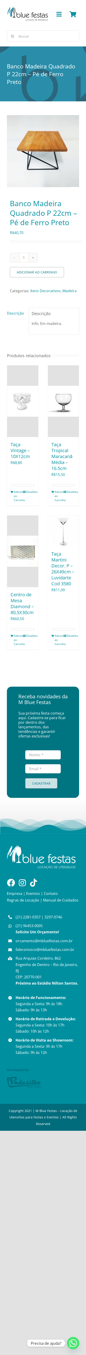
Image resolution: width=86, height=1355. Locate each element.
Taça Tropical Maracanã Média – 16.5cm (61, 456)
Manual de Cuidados (60, 900)
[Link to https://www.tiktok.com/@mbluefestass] (33, 883)
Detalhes (30, 492)
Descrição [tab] (15, 313)
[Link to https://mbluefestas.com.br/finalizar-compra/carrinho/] (72, 14)
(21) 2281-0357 (28, 917)
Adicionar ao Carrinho (37, 272)
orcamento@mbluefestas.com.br (44, 940)
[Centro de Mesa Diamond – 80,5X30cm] (22, 551)
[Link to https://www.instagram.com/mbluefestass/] (22, 883)
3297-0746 (53, 917)
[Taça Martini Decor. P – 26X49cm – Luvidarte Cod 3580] (63, 531)
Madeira (69, 290)
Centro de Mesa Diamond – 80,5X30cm (22, 603)
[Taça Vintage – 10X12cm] (22, 401)
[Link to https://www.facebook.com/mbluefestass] (11, 883)
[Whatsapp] (73, 1343)
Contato (51, 893)
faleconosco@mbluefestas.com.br (45, 949)
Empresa (14, 893)
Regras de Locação (23, 900)
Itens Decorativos (45, 290)
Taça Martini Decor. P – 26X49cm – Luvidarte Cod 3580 (62, 569)
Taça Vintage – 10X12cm (20, 450)
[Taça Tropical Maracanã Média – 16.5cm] (63, 401)
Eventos (33, 893)
